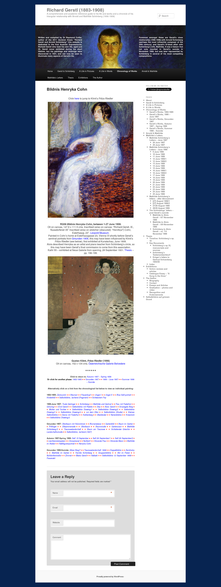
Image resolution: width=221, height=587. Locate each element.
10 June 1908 (159, 154)
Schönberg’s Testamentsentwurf (161, 253)
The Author (97, 77)
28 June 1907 (159, 142)
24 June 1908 (159, 191)
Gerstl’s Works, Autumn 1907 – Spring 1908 (160, 124)
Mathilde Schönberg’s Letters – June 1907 (159, 139)
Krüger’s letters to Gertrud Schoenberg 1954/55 (162, 259)
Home (50, 71)
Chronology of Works (127, 71)
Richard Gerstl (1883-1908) (75, 9)
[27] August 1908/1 (161, 201)
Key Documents (156, 243)
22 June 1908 (159, 186)
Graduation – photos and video (161, 288)
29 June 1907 (159, 144)
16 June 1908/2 (159, 172)
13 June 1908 (159, 163)
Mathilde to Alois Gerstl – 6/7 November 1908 (163, 217)
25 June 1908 (159, 193)
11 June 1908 (159, 156)
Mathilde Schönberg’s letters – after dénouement (161, 197)
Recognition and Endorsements (157, 293)
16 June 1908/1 (159, 170)
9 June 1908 (158, 151)
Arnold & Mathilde (149, 71)
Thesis (71, 77)
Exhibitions (83, 77)
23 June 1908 (159, 189)
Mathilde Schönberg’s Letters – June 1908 (159, 148)
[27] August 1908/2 (161, 203)
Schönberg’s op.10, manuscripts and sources (162, 247)
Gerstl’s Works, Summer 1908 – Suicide (160, 129)
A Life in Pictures (86, 71)
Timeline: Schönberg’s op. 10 (161, 239)
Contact (153, 282)
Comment (57, 537)
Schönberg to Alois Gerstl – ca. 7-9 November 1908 (162, 231)
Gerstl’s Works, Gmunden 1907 (161, 120)
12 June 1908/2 (159, 161)
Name (55, 492)
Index (152, 264)
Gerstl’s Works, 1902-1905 (161, 111)
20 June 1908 (159, 182)
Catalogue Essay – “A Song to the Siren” (159, 274)
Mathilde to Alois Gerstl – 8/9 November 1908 (163, 224)
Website (56, 522)
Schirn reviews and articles (158, 270)
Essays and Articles (158, 285)
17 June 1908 (159, 175)
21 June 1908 (159, 184)
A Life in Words (105, 71)
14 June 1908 (159, 165)
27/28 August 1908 (161, 205)
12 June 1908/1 (159, 158)
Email (55, 507)
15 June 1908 (159, 168)
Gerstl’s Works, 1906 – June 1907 (159, 115)
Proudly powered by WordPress (110, 576)
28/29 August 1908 (161, 208)
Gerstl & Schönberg (66, 71)
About (149, 100)
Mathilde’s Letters (55, 77)
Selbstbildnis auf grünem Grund (158, 298)
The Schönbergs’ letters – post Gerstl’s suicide (161, 211)
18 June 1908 (159, 177)
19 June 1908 (159, 179)
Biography (154, 280)
